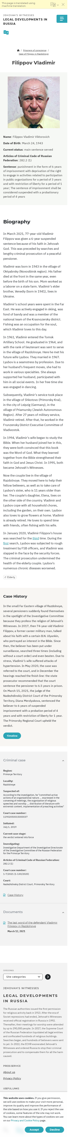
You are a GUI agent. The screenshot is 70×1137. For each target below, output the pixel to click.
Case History (15, 895)
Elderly (11, 577)
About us (9, 1072)
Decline (55, 1129)
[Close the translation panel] (63, 4)
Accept (34, 1129)
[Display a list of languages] (54, 4)
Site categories (16, 976)
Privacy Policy (12, 1078)
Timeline (12, 735)
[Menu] (62, 19)
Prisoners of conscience (34, 50)
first (6, 543)
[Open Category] (48, 977)
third (35, 538)
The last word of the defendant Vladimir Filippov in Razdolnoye (32, 924)
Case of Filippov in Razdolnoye (34, 54)
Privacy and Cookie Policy (25, 1120)
